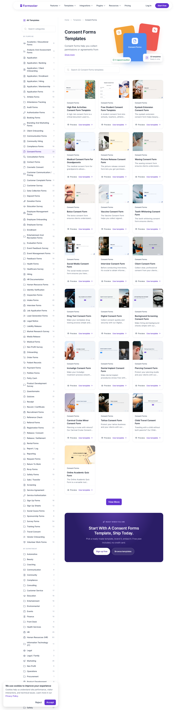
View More (114, 502)
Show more (70, 54)
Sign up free (101, 551)
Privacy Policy (11, 696)
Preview (73, 125)
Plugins (99, 5)
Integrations (85, 5)
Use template (84, 125)
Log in (148, 5)
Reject (38, 702)
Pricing (128, 5)
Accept (50, 702)
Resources (114, 5)
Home (67, 20)
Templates (69, 5)
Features (54, 5)
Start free (162, 5)
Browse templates (123, 551)
